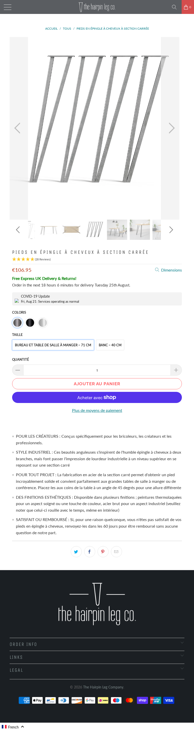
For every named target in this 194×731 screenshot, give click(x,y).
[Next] (170, 128)
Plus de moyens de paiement (97, 410)
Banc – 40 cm (110, 345)
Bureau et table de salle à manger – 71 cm (53, 345)
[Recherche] (176, 7)
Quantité (20, 359)
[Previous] (18, 128)
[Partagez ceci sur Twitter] (76, 551)
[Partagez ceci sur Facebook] (89, 551)
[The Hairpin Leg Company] (97, 7)
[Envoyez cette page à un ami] (116, 551)
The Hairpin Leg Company (103, 687)
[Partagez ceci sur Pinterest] (103, 551)
